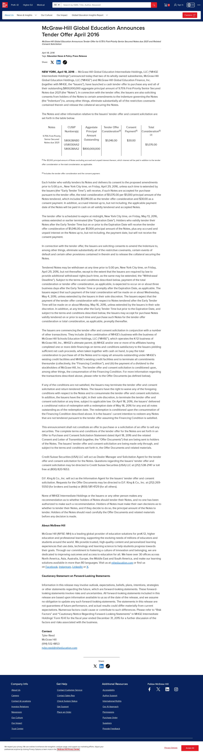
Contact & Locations (21, 701)
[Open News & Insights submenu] (36, 15)
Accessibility (109, 690)
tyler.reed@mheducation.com (59, 648)
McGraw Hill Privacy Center (68, 749)
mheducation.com (122, 562)
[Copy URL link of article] (65, 62)
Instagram (65, 567)
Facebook (52, 567)
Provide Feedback (111, 729)
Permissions (108, 712)
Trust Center (17, 729)
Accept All (190, 748)
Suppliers (107, 723)
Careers (188, 15)
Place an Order (64, 712)
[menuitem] (27, 15)
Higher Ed (28, 5)
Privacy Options (170, 748)
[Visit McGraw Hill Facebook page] (149, 689)
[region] (101, 748)
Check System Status (67, 701)
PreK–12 (15, 5)
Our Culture (46, 15)
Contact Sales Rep (66, 696)
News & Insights (24, 15)
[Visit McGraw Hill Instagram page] (176, 689)
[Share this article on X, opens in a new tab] (52, 62)
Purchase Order (110, 718)
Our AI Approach (110, 707)
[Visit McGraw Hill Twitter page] (158, 689)
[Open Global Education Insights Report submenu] (107, 15)
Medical (41, 5)
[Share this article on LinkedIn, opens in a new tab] (58, 62)
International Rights (112, 701)
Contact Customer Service (69, 690)
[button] (178, 5)
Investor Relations (20, 707)
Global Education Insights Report (87, 15)
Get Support (63, 707)
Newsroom (16, 712)
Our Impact (62, 15)
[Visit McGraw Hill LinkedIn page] (167, 689)
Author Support (110, 696)
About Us (9, 15)
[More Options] (199, 5)
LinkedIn (77, 567)
